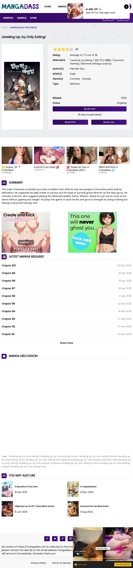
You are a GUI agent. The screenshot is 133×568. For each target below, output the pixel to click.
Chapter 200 (9, 265)
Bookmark (89, 108)
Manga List (64, 6)
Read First (70, 122)
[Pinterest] (62, 538)
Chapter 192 (8, 326)
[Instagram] (70, 538)
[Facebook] (47, 538)
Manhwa (8, 17)
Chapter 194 (8, 311)
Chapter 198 (8, 280)
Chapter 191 (8, 334)
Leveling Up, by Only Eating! (23, 27)
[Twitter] (55, 538)
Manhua (21, 17)
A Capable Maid (88, 486)
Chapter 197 (8, 288)
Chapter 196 (8, 296)
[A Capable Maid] (73, 496)
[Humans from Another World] (73, 515)
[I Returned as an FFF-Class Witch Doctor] (8, 515)
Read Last (108, 122)
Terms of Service (61, 563)
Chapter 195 (8, 303)
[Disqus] (66, 405)
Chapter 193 (8, 319)
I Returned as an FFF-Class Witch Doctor (34, 506)
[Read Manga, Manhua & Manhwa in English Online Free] (20, 8)
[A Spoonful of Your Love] (8, 496)
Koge (73, 73)
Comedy (75, 78)
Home (47, 6)
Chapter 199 (8, 273)
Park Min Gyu (77, 68)
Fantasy (86, 78)
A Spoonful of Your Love (26, 486)
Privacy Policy (38, 563)
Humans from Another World (94, 506)
